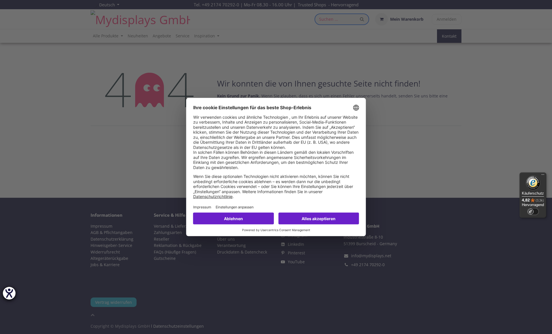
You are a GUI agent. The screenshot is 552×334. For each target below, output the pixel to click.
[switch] (533, 211)
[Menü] (542, 175)
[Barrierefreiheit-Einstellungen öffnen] (9, 293)
